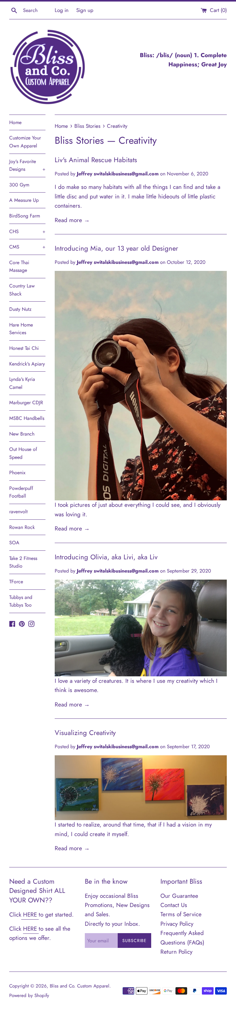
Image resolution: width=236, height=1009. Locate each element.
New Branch (21, 433)
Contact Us (173, 905)
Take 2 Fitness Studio (23, 562)
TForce (16, 581)
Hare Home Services (21, 328)
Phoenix (17, 472)
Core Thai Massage (19, 266)
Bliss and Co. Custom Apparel (79, 986)
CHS (27, 231)
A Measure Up (24, 200)
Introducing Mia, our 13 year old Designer (116, 248)
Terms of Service (181, 914)
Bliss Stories (79, 140)
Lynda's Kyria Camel (22, 383)
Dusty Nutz (20, 309)
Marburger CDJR (26, 402)
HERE (30, 914)
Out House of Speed (23, 453)
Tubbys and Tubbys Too (20, 601)
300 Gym (19, 184)
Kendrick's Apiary (27, 363)
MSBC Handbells (26, 418)
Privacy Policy (176, 924)
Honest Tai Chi (24, 348)
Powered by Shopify (29, 995)
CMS (27, 246)
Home (15, 122)
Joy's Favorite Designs (27, 165)
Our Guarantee (179, 896)
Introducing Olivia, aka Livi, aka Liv (106, 557)
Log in (62, 10)
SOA (14, 542)
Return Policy (176, 952)
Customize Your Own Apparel (25, 141)
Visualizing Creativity (85, 732)
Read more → (72, 220)
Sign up (84, 10)
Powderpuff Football (21, 492)
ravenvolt (18, 511)
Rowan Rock (22, 527)
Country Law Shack (22, 289)
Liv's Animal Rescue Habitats (96, 160)
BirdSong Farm (24, 215)
